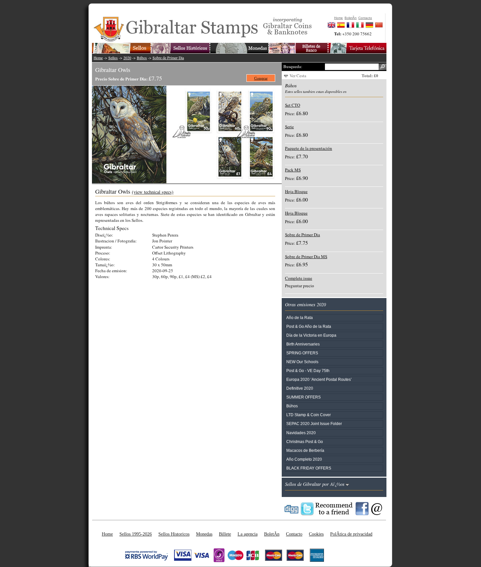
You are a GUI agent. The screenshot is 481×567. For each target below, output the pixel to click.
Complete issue (298, 278)
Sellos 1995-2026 (135, 534)
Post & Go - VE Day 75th (308, 370)
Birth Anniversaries (303, 344)
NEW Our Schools (302, 362)
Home (98, 57)
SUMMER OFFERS (303, 397)
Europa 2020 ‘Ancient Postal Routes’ (319, 379)
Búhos (142, 57)
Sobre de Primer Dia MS (306, 256)
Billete (225, 534)
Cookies (316, 534)
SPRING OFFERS (302, 353)
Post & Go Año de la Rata (308, 326)
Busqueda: (292, 66)
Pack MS (293, 170)
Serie (289, 127)
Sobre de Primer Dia (168, 57)
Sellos (113, 57)
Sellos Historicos (173, 534)
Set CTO (292, 105)
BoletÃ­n (271, 534)
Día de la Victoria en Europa (311, 335)
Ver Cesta (298, 76)
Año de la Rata (299, 317)
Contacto (294, 534)
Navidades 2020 (301, 433)
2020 (127, 57)
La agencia (248, 534)
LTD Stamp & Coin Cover (308, 415)
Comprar (261, 78)
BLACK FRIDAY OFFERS (308, 468)
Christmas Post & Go (304, 441)
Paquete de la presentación (308, 148)
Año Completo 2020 (304, 459)
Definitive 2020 (299, 388)
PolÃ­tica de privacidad (351, 534)
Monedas (204, 534)
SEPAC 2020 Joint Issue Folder (314, 423)
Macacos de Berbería (305, 450)
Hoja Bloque (296, 191)
